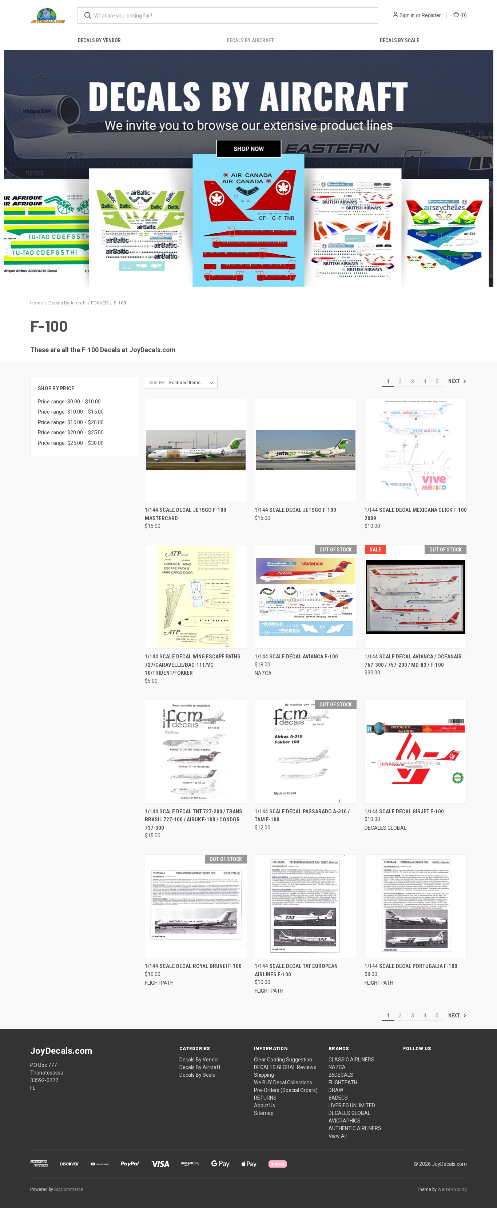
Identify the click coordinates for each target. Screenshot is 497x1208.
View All (338, 1136)
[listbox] (192, 382)
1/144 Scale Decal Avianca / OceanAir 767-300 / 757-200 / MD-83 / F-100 (413, 660)
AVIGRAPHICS (345, 1121)
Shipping (264, 1075)
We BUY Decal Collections (283, 1082)
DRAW (336, 1090)
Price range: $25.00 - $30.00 (71, 443)
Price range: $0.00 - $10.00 (69, 401)
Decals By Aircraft (250, 40)
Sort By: (157, 382)
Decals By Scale (399, 40)
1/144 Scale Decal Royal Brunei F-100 (193, 966)
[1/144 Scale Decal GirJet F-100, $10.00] (415, 751)
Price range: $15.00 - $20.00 (71, 422)
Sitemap (264, 1113)
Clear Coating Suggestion (283, 1060)
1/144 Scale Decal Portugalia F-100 (411, 966)
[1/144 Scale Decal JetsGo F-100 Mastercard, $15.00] (196, 450)
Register (431, 15)
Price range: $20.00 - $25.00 (71, 432)
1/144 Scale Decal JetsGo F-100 (295, 510)
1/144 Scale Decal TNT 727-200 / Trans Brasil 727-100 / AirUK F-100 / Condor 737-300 (193, 819)
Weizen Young (452, 1189)
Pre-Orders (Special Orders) (286, 1090)
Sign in (407, 15)
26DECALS (341, 1075)
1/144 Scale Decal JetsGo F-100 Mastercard (185, 514)
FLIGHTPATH (343, 1082)
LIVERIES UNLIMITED (352, 1105)
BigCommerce (68, 1189)
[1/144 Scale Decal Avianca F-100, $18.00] (305, 596)
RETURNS (265, 1098)
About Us (264, 1105)
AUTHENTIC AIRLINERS (355, 1128)
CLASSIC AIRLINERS (351, 1060)
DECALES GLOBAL (349, 1113)
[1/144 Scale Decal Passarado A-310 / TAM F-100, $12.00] (305, 751)
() (463, 15)
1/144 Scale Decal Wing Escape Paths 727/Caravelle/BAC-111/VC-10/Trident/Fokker (192, 664)
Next (454, 381)
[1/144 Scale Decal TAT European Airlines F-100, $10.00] (305, 906)
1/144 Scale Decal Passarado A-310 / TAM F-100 (302, 815)
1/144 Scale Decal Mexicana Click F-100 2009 (416, 514)
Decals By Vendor (99, 40)
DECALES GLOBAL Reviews (285, 1067)
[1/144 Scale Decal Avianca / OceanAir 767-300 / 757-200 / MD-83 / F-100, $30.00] (415, 596)
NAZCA (337, 1067)
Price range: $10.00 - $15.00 (71, 411)
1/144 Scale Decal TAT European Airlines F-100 (296, 970)
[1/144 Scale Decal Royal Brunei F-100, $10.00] (196, 906)
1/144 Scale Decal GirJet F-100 (404, 811)
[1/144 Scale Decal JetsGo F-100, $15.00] (305, 450)
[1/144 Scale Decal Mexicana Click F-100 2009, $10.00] (415, 450)
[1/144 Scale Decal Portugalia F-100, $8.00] (415, 906)
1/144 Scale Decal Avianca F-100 (296, 656)
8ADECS (338, 1098)
